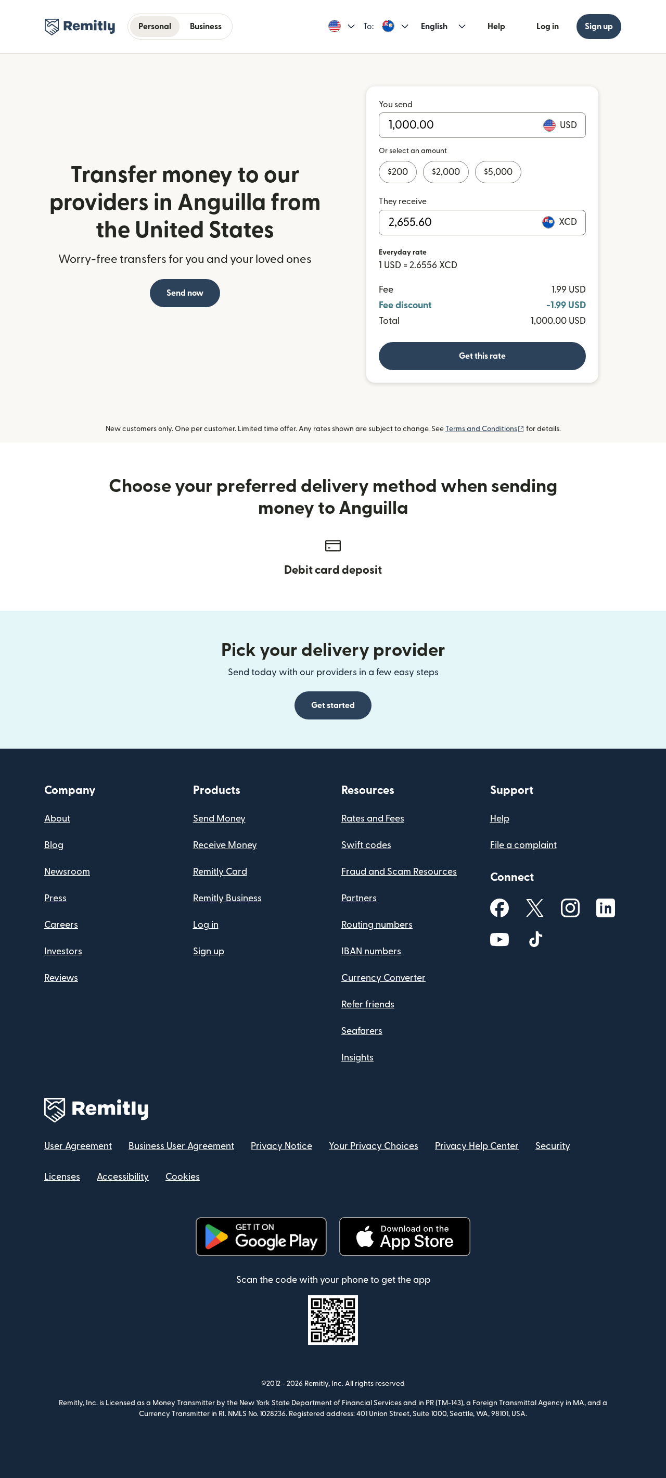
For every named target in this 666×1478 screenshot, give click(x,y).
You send (396, 104)
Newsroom (67, 871)
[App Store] (404, 1236)
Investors (63, 951)
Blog (53, 845)
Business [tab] (206, 26)
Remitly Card (220, 871)
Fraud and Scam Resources (399, 871)
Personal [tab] (154, 26)
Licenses (62, 1176)
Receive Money (225, 845)
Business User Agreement (181, 1146)
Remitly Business (227, 898)
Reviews (61, 978)
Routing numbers (377, 924)
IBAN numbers (371, 951)
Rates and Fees (372, 818)
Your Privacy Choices (373, 1146)
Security (552, 1146)
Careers (61, 924)
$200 (398, 172)
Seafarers (361, 1031)
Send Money (219, 818)
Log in (547, 26)
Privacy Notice (281, 1146)
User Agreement (78, 1146)
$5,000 (498, 172)
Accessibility (123, 1176)
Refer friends (367, 1004)
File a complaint (523, 845)
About (57, 818)
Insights (357, 1057)
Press (55, 898)
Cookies (182, 1176)
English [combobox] (434, 26)
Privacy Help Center (477, 1146)
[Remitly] (80, 27)
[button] (341, 26)
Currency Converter (383, 978)
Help (496, 26)
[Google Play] (261, 1236)
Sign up (599, 26)
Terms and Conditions (484, 429)
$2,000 (446, 172)
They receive (403, 201)
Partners (359, 898)
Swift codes (366, 845)
